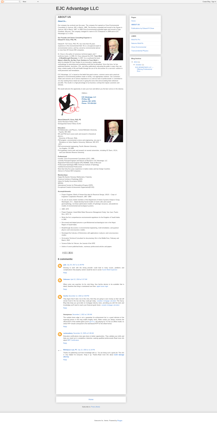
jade (64, 265)
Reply (65, 273)
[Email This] (63, 253)
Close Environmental (138, 47)
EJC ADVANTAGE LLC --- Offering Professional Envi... (144, 69)
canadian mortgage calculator (106, 301)
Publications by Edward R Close (142, 28)
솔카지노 (92, 321)
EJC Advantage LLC (77, 8)
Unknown (66, 279)
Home (91, 399)
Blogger (119, 420)
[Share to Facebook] (70, 253)
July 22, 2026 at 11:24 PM (86, 350)
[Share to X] (67, 253)
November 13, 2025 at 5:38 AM (83, 333)
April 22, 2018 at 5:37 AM (79, 279)
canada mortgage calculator (110, 305)
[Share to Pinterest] (72, 253)
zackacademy (68, 333)
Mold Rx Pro (135, 39)
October (139, 65)
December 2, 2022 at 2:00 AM (82, 314)
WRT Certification (73, 340)
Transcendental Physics (139, 51)
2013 (136, 62)
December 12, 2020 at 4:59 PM (79, 296)
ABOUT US (135, 24)
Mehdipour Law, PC (70, 350)
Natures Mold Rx (137, 43)
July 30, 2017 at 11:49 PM (75, 265)
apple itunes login (102, 286)
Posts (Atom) (95, 407)
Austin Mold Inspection (109, 270)
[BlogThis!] (65, 253)
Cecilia (65, 296)
